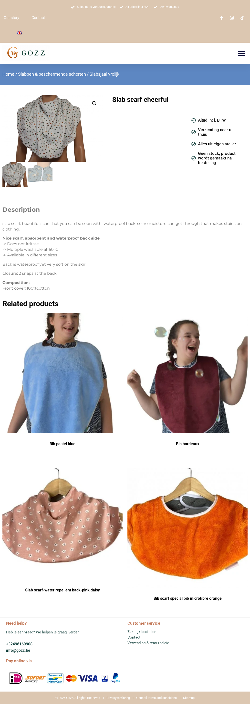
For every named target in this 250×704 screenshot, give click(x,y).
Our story (11, 17)
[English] (19, 33)
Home (8, 74)
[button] (242, 53)
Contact (38, 17)
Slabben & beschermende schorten (52, 74)
